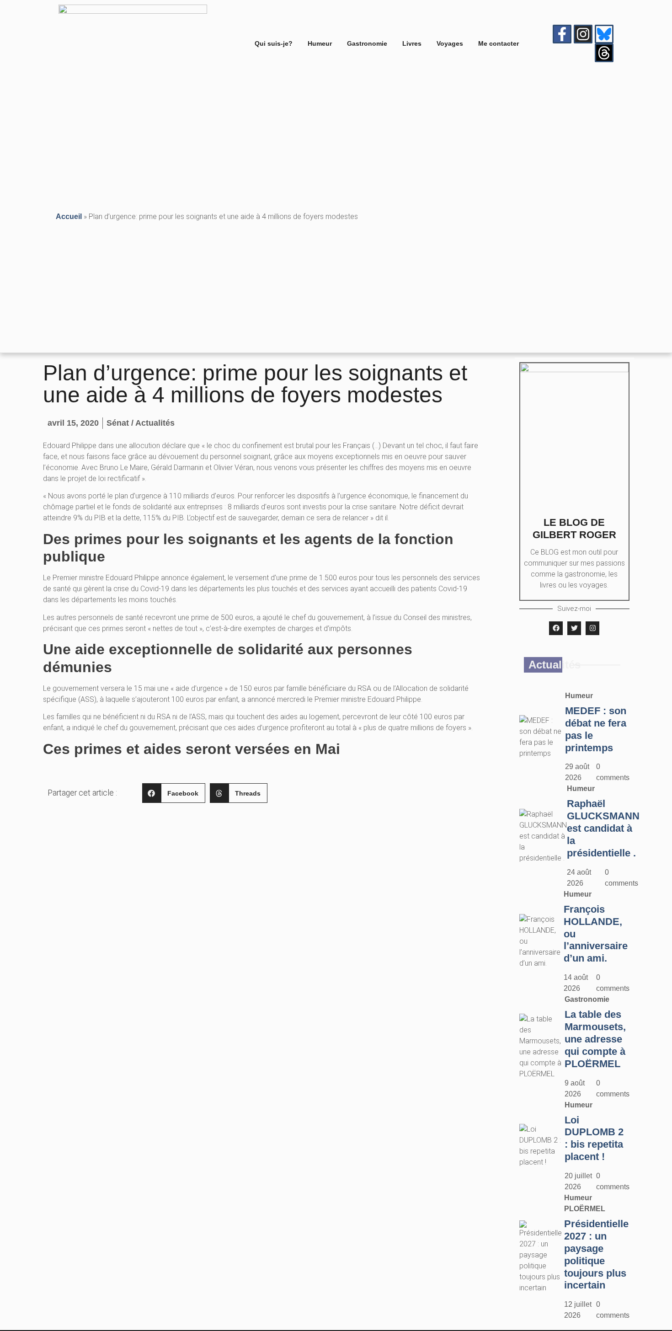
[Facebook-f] (562, 34)
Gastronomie (367, 43)
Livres (411, 43)
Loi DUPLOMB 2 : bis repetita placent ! (594, 1138)
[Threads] (604, 52)
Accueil (69, 216)
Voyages (450, 43)
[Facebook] (556, 628)
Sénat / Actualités (141, 423)
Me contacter (498, 43)
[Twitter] (574, 628)
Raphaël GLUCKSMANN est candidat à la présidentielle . (603, 828)
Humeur (320, 43)
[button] (173, 793)
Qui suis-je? (274, 43)
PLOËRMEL (584, 1209)
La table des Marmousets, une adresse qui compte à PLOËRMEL (595, 1039)
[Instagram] (583, 34)
